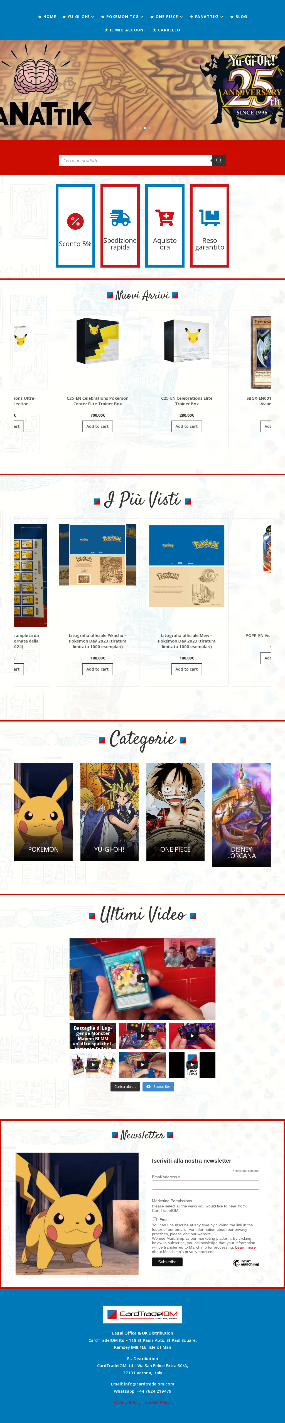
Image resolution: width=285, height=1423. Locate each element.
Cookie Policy (158, 1402)
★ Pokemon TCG (120, 17)
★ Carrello (166, 30)
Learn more (245, 1247)
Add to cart (34, 426)
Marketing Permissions (172, 1201)
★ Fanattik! (204, 17)
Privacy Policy (127, 1402)
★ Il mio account (126, 30)
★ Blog (238, 17)
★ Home (47, 17)
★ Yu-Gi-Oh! (75, 17)
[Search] (219, 160)
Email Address (166, 1177)
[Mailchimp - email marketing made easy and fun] (246, 1267)
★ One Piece (164, 17)
